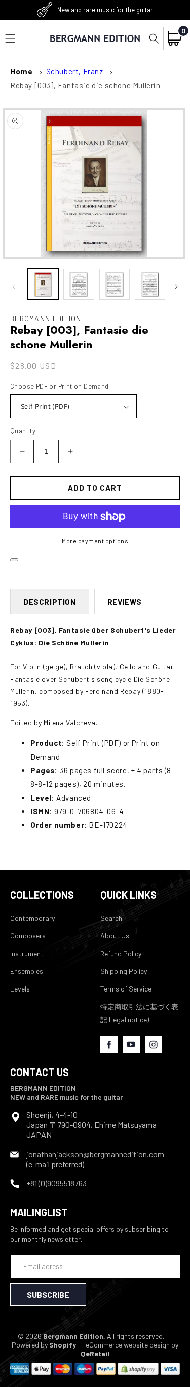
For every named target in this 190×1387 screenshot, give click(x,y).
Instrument (27, 953)
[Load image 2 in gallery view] (78, 284)
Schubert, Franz (74, 71)
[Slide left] (14, 286)
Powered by (44, 1344)
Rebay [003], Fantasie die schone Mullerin (85, 85)
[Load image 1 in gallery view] (42, 284)
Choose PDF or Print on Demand (59, 386)
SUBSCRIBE (48, 1294)
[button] (154, 38)
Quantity (22, 431)
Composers (28, 935)
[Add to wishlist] (14, 559)
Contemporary (32, 918)
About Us (114, 935)
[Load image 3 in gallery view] (114, 284)
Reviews (124, 601)
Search (111, 918)
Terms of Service (125, 988)
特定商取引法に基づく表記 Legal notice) (139, 1012)
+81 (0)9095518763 (56, 1183)
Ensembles (26, 971)
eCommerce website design (128, 1344)
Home (21, 71)
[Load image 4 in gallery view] (150, 284)
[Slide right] (176, 286)
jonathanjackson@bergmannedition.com (95, 1154)
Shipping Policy (123, 971)
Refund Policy (120, 953)
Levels (20, 988)
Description (49, 601)
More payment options (95, 540)
